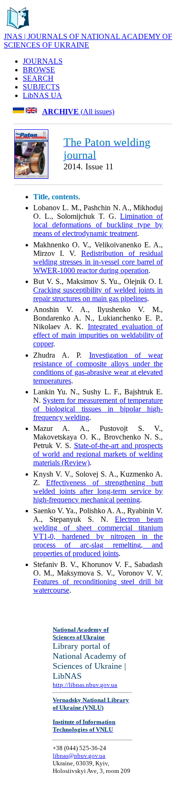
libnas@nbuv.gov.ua (79, 755)
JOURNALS (43, 61)
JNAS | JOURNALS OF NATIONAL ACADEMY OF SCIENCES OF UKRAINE (88, 40)
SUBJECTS (41, 87)
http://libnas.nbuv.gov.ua (85, 684)
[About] (18, 30)
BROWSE (39, 70)
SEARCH (38, 78)
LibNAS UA (42, 95)
